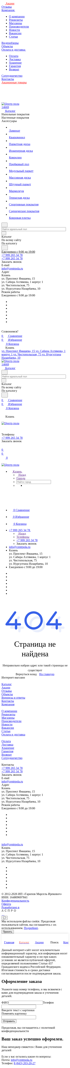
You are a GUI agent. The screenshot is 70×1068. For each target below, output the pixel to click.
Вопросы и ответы (13, 697)
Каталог (6, 684)
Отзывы (6, 691)
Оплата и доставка (13, 734)
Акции (5, 687)
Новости (14, 29)
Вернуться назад (26, 674)
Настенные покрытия (15, 117)
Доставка (15, 59)
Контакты (7, 701)
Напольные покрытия (15, 114)
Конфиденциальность (15, 900)
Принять (7, 931)
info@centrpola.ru (12, 268)
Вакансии (15, 33)
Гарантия (15, 66)
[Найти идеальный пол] (4, 247)
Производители (19, 26)
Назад (22, 474)
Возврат (14, 69)
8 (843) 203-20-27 (24, 1063)
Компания (7, 704)
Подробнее (31, 928)
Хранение (15, 62)
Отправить (9, 1021)
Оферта (6, 904)
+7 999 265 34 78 (12, 255)
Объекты (7, 694)
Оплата (13, 56)
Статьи (13, 36)
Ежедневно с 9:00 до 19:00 (18, 251)
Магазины (15, 23)
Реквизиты (16, 19)
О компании (17, 16)
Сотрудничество (11, 758)
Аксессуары (9, 121)
